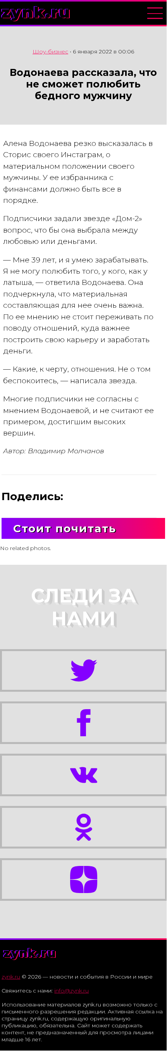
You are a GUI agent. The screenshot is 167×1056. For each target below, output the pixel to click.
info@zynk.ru (71, 990)
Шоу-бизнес (50, 51)
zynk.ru (36, 12)
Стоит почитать (64, 528)
